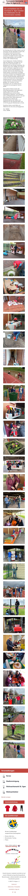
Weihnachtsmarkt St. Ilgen (16, 786)
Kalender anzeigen (5, 797)
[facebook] (12, 892)
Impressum (14, 884)
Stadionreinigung (12, 781)
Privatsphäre (17, 886)
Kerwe (8, 776)
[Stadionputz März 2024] (14, 19)
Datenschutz (11, 886)
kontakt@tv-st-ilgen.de (14, 889)
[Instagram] (15, 892)
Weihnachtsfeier (12, 792)
